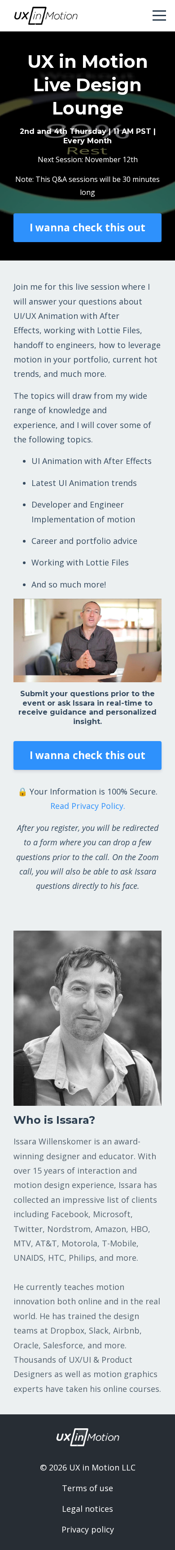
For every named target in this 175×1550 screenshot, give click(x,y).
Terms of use (87, 1488)
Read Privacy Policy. (87, 805)
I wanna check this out (87, 227)
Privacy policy (87, 1529)
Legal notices (87, 1508)
